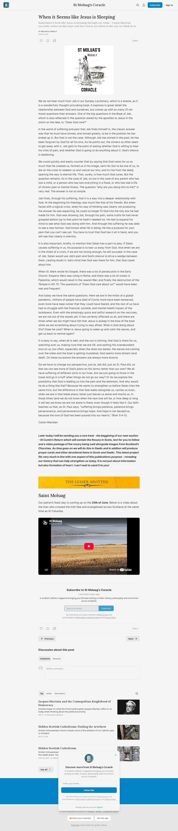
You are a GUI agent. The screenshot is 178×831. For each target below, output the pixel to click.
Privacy (90, 811)
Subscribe (155, 5)
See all (44, 769)
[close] (115, 755)
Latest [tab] (49, 693)
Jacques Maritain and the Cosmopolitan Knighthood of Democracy (74, 703)
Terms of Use (102, 796)
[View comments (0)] (48, 40)
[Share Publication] (144, 5)
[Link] (34, 495)
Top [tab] (41, 693)
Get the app (102, 818)
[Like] (41, 40)
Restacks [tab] (57, 658)
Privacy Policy (110, 799)
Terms (98, 811)
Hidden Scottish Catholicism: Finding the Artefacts (72, 726)
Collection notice (110, 811)
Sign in (169, 5)
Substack (75, 825)
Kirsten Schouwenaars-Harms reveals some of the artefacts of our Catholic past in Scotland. (76, 732)
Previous (49, 638)
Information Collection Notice (88, 799)
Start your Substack (81, 818)
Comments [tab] (45, 658)
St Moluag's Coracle (47, 31)
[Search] (137, 5)
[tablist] (50, 658)
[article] (89, 710)
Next (131, 638)
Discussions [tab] (60, 693)
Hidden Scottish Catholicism (57, 748)
